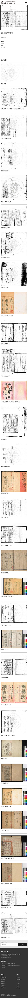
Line (18, 981)
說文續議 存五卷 (5, 257)
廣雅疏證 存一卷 (5, 227)
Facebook (19, 977)
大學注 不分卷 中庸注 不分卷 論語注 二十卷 (12, 108)
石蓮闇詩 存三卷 (5, 937)
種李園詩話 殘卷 (5, 783)
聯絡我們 (3, 988)
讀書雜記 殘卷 (4, 677)
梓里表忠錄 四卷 (5, 376)
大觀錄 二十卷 (4, 649)
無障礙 (8, 994)
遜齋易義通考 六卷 (6, 139)
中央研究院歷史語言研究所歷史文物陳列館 (8, 2)
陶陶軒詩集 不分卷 (6, 806)
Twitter (18, 983)
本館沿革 (3, 979)
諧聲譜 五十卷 (4, 287)
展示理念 (3, 983)
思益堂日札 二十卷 (6, 705)
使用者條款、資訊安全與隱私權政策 (8, 995)
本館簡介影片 (4, 977)
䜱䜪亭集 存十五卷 (6, 907)
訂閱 (22, 945)
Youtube (18, 985)
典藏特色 (3, 981)
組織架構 (3, 985)
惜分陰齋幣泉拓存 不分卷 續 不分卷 (10, 402)
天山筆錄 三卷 (4, 830)
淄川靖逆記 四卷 (5, 344)
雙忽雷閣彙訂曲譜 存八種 (7, 858)
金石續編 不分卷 (5, 493)
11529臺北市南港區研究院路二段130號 (10, 954)
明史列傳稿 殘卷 (5, 466)
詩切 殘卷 (3, 84)
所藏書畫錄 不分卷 (6, 625)
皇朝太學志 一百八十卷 (7, 315)
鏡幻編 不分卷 (4, 518)
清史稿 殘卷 (4, 439)
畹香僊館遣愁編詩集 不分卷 (8, 735)
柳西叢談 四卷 (4, 573)
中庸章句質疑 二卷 (6, 202)
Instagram (19, 979)
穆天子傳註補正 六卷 (6, 545)
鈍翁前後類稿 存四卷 (6, 883)
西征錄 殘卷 (4, 759)
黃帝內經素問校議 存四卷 (7, 596)
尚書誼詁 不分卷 (5, 170)
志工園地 (3, 994)
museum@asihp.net (5, 957)
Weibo (18, 988)
